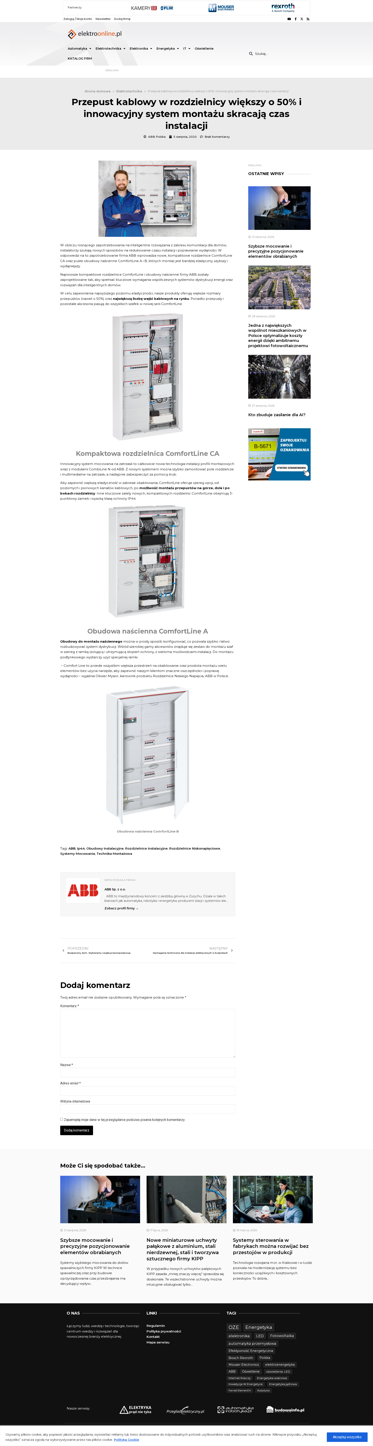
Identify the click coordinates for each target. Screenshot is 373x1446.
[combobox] (277, 54)
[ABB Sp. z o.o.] (83, 890)
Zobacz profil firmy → (121, 908)
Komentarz (69, 1006)
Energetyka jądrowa (283, 1384)
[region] (186, 1435)
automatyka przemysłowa (252, 1343)
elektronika (239, 1336)
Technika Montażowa (114, 854)
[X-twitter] (301, 19)
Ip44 (81, 848)
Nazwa (66, 1065)
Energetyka (165, 49)
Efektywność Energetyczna (251, 1351)
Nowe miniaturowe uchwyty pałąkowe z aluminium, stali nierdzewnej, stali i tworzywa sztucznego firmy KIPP (183, 1249)
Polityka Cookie (126, 1440)
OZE (234, 1327)
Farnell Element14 (240, 1390)
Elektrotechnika (108, 49)
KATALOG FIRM (80, 58)
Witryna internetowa (75, 1101)
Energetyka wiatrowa (272, 1378)
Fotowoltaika (282, 1336)
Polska (264, 1358)
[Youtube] (289, 19)
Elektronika (139, 49)
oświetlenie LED (278, 1371)
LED (260, 1336)
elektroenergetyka (280, 1365)
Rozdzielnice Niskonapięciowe (194, 848)
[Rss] (308, 19)
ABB (72, 848)
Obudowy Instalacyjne (105, 848)
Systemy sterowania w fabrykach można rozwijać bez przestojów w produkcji (271, 1246)
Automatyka (77, 49)
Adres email (70, 1083)
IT (184, 49)
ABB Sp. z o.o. (115, 889)
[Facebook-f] (295, 19)
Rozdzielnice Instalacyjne (146, 848)
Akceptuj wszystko (347, 1437)
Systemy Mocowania (77, 854)
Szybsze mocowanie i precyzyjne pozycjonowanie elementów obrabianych (275, 251)
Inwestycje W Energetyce (246, 1384)
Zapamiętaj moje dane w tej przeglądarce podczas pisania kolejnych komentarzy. (124, 1120)
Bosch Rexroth (241, 1358)
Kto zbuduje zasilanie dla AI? (276, 414)
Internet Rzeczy (240, 1378)
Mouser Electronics (244, 1365)
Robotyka (263, 1390)
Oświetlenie (204, 49)
